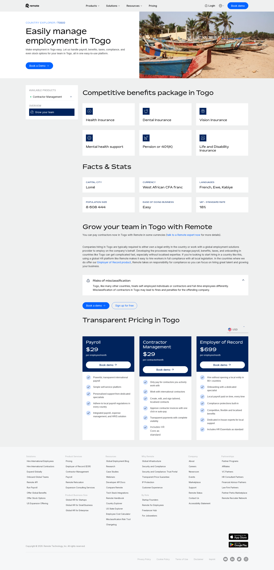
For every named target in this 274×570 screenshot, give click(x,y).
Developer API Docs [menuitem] (115, 482)
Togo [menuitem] (61, 22)
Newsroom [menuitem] (194, 471)
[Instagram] (246, 559)
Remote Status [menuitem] (195, 493)
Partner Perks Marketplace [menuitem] (234, 493)
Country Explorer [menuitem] (40, 22)
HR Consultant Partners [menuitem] (232, 477)
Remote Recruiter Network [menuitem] (234, 498)
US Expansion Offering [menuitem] (37, 503)
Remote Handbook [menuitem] (115, 498)
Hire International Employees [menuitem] (40, 461)
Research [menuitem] (110, 466)
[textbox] (237, 329)
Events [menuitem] (192, 477)
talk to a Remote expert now (183, 234)
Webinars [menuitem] (110, 477)
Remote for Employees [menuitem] (153, 505)
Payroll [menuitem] (69, 477)
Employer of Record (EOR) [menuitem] (78, 466)
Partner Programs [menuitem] (230, 461)
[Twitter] (239, 559)
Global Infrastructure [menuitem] (151, 461)
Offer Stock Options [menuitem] (36, 498)
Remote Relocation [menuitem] (75, 482)
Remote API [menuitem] (32, 482)
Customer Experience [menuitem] (152, 487)
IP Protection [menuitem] (148, 482)
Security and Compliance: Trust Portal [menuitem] (159, 471)
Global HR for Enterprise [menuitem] (77, 510)
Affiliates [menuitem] (226, 466)
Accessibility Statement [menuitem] (199, 503)
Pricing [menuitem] (69, 461)
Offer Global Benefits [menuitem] (37, 493)
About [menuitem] (191, 461)
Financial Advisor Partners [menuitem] (234, 482)
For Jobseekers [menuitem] (149, 515)
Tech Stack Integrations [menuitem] (117, 493)
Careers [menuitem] (192, 466)
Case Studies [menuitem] (112, 471)
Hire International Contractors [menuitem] (40, 466)
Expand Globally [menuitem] (34, 471)
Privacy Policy (144, 559)
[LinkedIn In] (232, 559)
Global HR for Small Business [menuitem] (79, 505)
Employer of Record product (114, 262)
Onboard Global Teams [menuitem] (38, 477)
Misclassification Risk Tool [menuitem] (118, 519)
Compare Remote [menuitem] (114, 487)
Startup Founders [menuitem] (150, 500)
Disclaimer (198, 559)
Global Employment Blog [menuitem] (117, 461)
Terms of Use (181, 559)
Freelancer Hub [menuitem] (149, 510)
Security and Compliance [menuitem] (154, 466)
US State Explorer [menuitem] (114, 508)
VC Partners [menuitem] (227, 471)
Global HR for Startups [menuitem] (76, 500)
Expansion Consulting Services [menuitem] (80, 487)
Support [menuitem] (192, 487)
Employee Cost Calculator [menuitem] (118, 514)
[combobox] (237, 329)
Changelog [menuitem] (111, 524)
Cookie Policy (163, 559)
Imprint (212, 559)
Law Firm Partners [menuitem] (230, 487)
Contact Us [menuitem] (194, 498)
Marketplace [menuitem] (195, 482)
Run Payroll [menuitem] (32, 487)
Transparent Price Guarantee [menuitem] (155, 477)
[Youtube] (225, 559)
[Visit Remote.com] (32, 6)
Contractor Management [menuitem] (77, 471)
